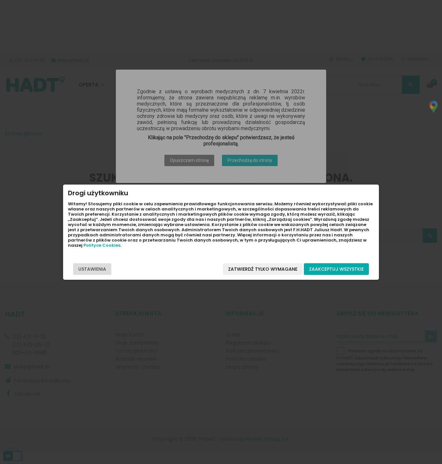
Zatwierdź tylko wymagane (262, 269)
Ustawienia (92, 269)
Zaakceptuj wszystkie (336, 269)
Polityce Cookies (101, 245)
